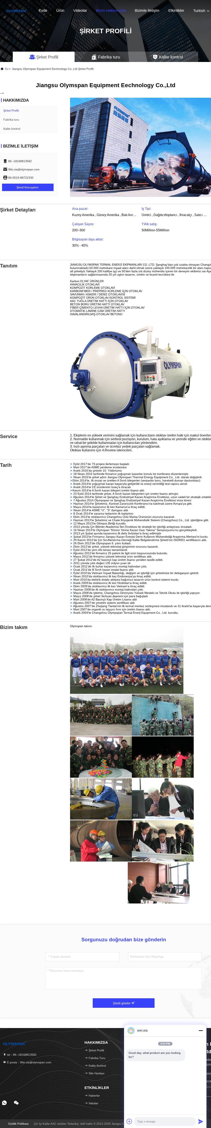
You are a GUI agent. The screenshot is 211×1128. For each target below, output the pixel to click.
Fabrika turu (11, 119)
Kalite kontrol (11, 128)
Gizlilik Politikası (18, 1123)
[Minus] (200, 1030)
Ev (6, 68)
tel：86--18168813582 (21, 1054)
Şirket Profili (11, 110)
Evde (43, 10)
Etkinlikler (176, 10)
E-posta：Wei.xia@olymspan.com (28, 1062)
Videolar (80, 10)
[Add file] (129, 1121)
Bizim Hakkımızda (111, 10)
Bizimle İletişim (147, 10)
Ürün (60, 10)
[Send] (200, 1121)
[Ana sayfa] (16, 10)
